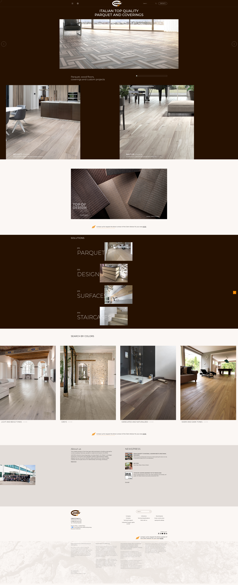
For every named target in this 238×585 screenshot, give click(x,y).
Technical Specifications (144, 518)
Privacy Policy (74, 525)
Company (128, 516)
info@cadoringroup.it (76, 521)
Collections (144, 516)
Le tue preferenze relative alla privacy (82, 527)
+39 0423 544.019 (77, 522)
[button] (3, 44)
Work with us (144, 520)
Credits (84, 573)
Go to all (127, 482)
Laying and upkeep (159, 520)
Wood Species (159, 516)
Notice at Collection (76, 528)
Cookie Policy (82, 525)
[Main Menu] (72, 3)
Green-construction (159, 518)
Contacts (128, 518)
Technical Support (128, 520)
